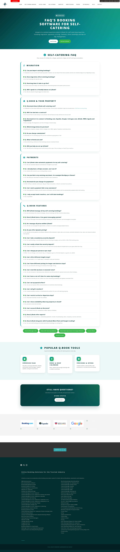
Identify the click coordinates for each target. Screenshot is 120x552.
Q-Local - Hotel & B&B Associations (69, 501)
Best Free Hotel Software (27, 516)
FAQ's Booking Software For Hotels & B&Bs (71, 521)
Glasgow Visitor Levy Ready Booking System (32, 529)
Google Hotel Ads (25, 523)
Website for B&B (25, 519)
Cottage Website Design (27, 521)
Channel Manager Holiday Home (69, 484)
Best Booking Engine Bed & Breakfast (70, 481)
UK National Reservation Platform (69, 499)
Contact (100, 4)
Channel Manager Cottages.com (29, 504)
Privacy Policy (64, 531)
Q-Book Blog (64, 516)
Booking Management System (28, 484)
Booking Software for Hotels (28, 486)
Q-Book (106, 1)
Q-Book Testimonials (66, 514)
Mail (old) (111, 1)
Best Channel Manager (30, 4)
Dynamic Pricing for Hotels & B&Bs (69, 504)
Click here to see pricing (81, 108)
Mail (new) (116, 1)
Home (20, 4)
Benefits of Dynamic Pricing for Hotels (70, 509)
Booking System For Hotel (27, 509)
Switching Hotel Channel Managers (29, 518)
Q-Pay (62, 513)
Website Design (70, 4)
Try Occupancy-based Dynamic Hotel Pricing (71, 508)
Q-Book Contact (65, 518)
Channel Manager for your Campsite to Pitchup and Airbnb (35, 494)
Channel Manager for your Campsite (30, 493)
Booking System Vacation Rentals (29, 508)
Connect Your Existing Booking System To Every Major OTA (75, 529)
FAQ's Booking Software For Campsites (70, 523)
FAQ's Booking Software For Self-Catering (71, 526)
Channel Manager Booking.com (68, 491)
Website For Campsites (27, 489)
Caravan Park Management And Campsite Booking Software (35, 514)
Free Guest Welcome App (67, 494)
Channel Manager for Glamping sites (70, 483)
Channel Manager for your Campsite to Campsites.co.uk (35, 499)
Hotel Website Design (66, 496)
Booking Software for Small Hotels (29, 526)
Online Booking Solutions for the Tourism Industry (43, 472)
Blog (93, 4)
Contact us (58, 449)
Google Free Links (25, 524)
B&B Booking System (26, 481)
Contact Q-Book (65, 41)
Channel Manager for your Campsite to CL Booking (33, 506)
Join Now (15, 1)
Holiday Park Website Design (28, 491)
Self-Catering (52, 4)
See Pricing (53, 41)
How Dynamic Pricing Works (67, 506)
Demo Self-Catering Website (48, 330)
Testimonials (86, 4)
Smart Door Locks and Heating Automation (71, 528)
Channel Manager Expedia (67, 486)
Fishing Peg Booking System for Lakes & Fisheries (73, 524)
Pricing (78, 4)
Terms (62, 533)
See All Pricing (60, 335)
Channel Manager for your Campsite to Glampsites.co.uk (35, 501)
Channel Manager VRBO (67, 489)
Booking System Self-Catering (28, 498)
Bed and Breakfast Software (28, 483)
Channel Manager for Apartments (29, 488)
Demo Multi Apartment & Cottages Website (71, 330)
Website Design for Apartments (68, 493)
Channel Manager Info (31, 330)
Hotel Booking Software (27, 513)
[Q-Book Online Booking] (5, 4)
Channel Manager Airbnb (67, 488)
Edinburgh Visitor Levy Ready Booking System (32, 528)
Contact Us (59, 399)
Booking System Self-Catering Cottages (30, 503)
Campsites (60, 4)
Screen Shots (91, 330)
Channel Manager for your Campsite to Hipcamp (33, 496)
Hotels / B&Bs (42, 4)
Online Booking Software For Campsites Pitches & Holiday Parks (36, 511)
